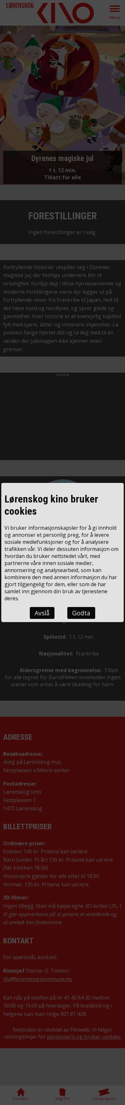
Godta (81, 613)
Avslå (42, 613)
